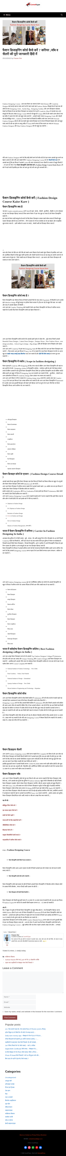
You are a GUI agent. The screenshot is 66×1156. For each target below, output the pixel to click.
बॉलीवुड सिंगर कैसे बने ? (9, 805)
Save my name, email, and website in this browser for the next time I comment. (33, 1012)
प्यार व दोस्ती (8, 1097)
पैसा (6, 1094)
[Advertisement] (33, 75)
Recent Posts (12, 932)
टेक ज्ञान (7, 1091)
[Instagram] (29, 1147)
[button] (61, 14)
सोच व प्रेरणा (9, 1120)
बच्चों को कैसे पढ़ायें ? (9, 815)
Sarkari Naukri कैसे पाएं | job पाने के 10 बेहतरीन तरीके (22, 960)
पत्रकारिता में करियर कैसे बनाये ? (12, 840)
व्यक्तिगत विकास (10, 957)
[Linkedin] (40, 1147)
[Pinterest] (37, 1147)
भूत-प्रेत (7, 1104)
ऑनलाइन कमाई (9, 1084)
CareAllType (27, 936)
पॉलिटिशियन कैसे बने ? (9, 825)
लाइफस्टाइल (8, 1110)
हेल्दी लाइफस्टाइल (10, 1123)
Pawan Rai (15, 935)
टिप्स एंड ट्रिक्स (9, 1087)
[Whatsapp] (33, 1147)
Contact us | (28, 1135)
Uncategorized (10, 1077)
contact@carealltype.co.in (35, 1139)
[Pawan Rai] (7, 940)
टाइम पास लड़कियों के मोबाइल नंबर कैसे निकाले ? (19, 963)
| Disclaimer (43, 1135)
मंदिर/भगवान (8, 1107)
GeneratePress (41, 1153)
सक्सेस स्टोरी (9, 1117)
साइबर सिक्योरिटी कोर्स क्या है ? (12, 835)
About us (22, 1135)
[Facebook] (7, 945)
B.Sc (8, 516)
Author (5, 932)
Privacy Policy (36, 1135)
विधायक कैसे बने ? (8, 830)
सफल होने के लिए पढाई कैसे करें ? (12, 820)
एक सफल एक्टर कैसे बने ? (10, 810)
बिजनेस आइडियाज (10, 1100)
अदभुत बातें (8, 1081)
